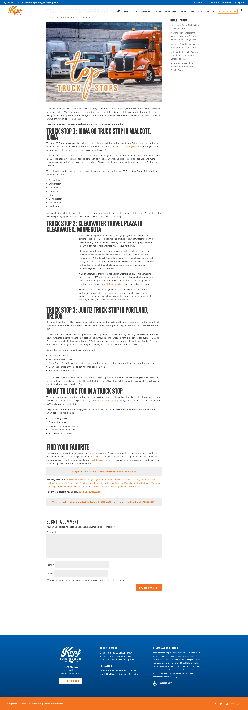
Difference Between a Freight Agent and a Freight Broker (93, 479)
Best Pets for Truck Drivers (87, 483)
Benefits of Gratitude (130, 486)
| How (103, 483)
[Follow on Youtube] (226, 703)
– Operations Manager (118, 670)
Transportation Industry (66, 17)
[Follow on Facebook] (215, 703)
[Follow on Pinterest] (232, 703)
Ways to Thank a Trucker (105, 486)
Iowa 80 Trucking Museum (128, 146)
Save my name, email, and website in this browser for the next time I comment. (88, 580)
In (207, 3)
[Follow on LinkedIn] (221, 703)
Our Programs (143, 11)
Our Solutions (187, 11)
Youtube (215, 3)
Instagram (239, 3)
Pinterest (226, 3)
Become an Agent (227, 11)
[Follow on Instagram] (238, 703)
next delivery (97, 460)
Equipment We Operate (164, 11)
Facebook (199, 3)
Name (50, 564)
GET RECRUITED (70, 681)
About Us (128, 11)
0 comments (86, 17)
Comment (52, 532)
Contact (210, 11)
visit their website (112, 284)
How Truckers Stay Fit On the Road (139, 479)
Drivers (49, 17)
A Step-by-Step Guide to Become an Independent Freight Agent (182, 66)
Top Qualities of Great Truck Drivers (74, 486)
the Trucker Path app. (108, 400)
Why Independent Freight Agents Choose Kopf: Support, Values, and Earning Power (184, 36)
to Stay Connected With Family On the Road (128, 483)
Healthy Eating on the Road (59, 483)
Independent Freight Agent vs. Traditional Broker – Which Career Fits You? (185, 55)
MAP (129, 652)
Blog (200, 11)
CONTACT (120, 652)
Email (50, 573)
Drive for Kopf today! (126, 471)
